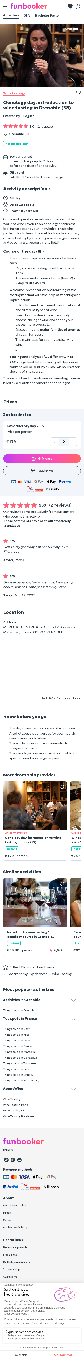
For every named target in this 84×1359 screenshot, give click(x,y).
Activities (11, 15)
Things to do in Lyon (16, 1040)
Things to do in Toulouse (19, 1063)
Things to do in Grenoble (19, 1010)
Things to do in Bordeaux (20, 1057)
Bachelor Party (47, 15)
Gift (27, 15)
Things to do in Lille (16, 1069)
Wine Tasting (11, 1099)
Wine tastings (14, 93)
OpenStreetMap (59, 698)
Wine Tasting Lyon (15, 1110)
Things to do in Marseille (19, 1051)
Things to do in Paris (17, 1029)
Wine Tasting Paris (15, 1104)
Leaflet (45, 698)
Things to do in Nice (16, 1034)
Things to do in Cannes (18, 1046)
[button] (70, 6)
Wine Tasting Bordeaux (18, 1116)
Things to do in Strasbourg (21, 1080)
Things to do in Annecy (18, 1074)
